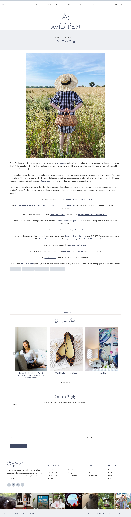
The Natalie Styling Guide (66, 373)
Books (110, 473)
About (7, 513)
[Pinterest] (121, 4)
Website (89, 438)
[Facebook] (118, 4)
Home (35, 4)
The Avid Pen (28, 269)
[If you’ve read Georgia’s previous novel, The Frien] (123, 501)
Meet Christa (52, 470)
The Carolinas (73, 476)
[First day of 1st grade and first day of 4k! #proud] (24, 501)
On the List (15, 269)
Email (51, 438)
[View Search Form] (127, 5)
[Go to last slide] (14, 353)
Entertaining (93, 470)
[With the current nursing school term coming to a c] (41, 501)
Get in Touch (52, 476)
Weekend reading (57, 269)
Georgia (70, 473)
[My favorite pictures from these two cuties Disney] (74, 501)
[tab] (61, 382)
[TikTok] (124, 4)
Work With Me (53, 473)
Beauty (110, 470)
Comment (14, 404)
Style (110, 476)
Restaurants (93, 476)
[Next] (116, 353)
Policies (50, 478)
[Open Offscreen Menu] (3, 4)
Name (13, 438)
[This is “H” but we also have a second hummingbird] (106, 501)
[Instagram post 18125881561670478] (90, 501)
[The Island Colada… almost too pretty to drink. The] (57, 501)
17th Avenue (119, 513)
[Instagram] (116, 4)
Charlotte (71, 470)
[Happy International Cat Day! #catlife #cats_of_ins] (8, 501)
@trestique (61, 163)
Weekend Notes (71, 37)
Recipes (91, 473)
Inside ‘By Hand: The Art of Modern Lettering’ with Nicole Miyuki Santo (31, 375)
